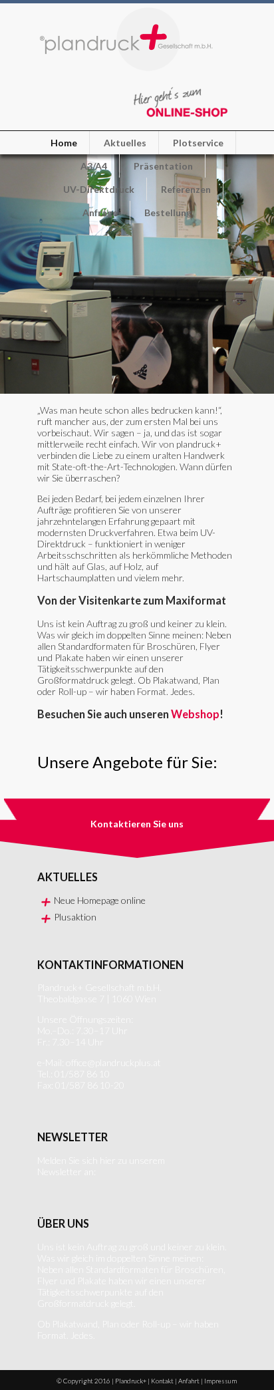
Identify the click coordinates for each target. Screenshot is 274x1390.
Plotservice (198, 142)
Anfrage (100, 212)
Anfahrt (189, 1381)
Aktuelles (125, 142)
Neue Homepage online (100, 900)
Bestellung (168, 212)
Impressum (220, 1381)
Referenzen (186, 189)
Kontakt (162, 1381)
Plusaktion (75, 916)
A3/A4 (93, 166)
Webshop (195, 714)
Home (64, 142)
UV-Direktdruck (98, 189)
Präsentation (163, 166)
